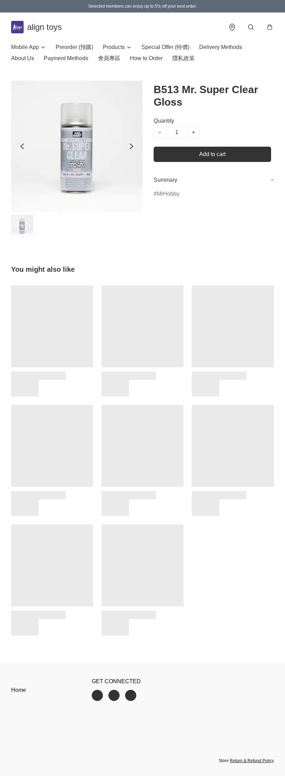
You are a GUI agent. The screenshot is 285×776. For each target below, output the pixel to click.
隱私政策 (183, 58)
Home (18, 690)
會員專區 (109, 58)
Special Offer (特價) (165, 47)
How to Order (146, 58)
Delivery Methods (220, 47)
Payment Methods (66, 58)
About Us (22, 58)
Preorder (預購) (74, 47)
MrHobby (168, 194)
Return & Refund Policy (252, 760)
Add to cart (212, 154)
